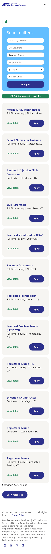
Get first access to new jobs (27, 96)
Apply (37, 123)
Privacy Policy (18, 515)
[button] (45, 4)
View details (13, 123)
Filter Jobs (25, 84)
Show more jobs (15, 494)
